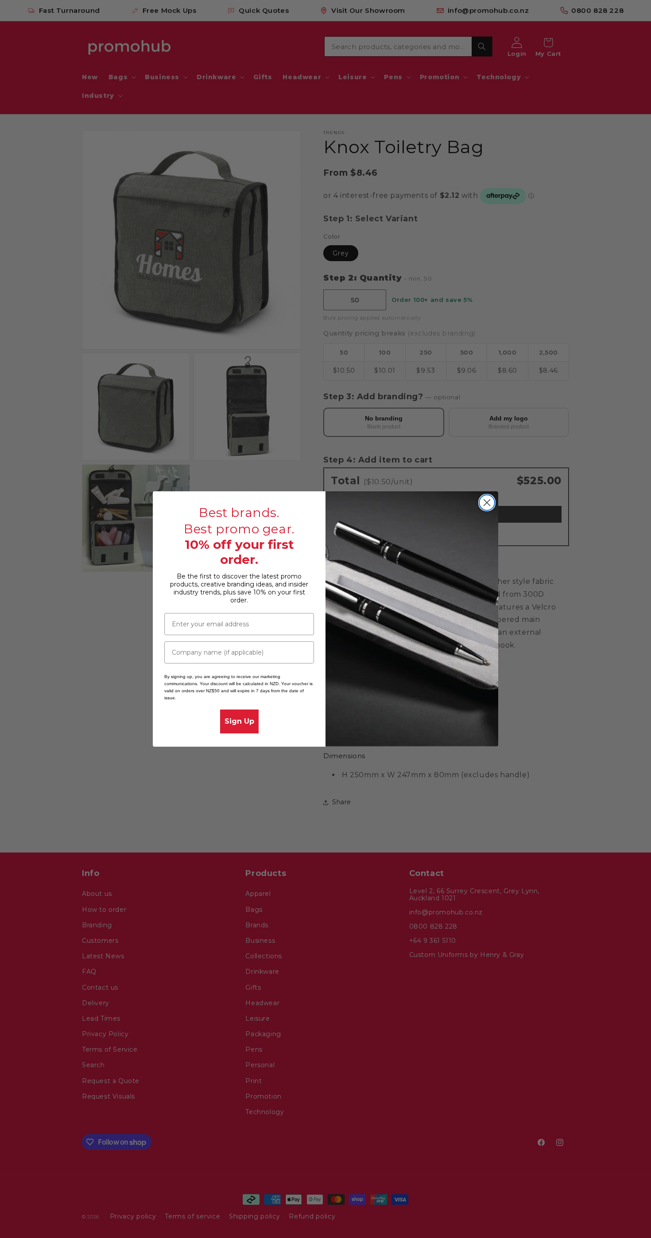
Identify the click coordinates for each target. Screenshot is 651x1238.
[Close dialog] (487, 502)
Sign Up (239, 721)
